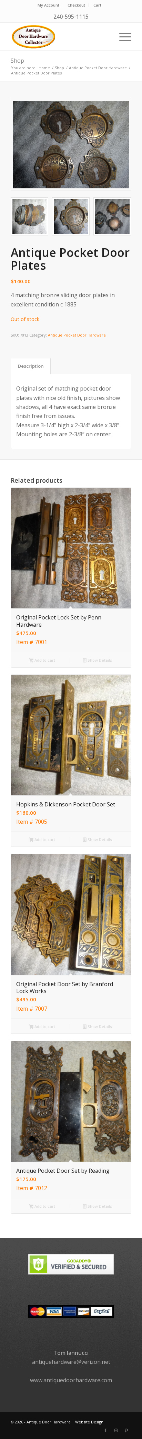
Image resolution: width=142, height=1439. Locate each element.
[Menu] (121, 37)
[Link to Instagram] (116, 1430)
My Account (48, 5)
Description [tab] (31, 366)
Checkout (76, 5)
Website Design (89, 1421)
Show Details (99, 660)
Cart (97, 5)
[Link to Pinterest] (126, 1430)
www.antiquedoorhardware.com (71, 1380)
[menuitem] (48, 5)
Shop (17, 60)
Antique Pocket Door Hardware (77, 335)
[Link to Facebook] (105, 1430)
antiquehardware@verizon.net (71, 1362)
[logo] (59, 37)
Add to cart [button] (44, 660)
